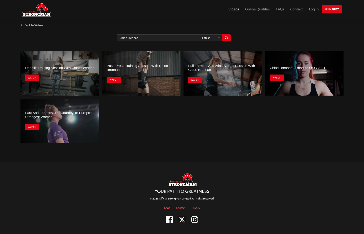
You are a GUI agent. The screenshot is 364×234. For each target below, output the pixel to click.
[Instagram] (194, 219)
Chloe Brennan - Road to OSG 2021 (297, 68)
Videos (235, 10)
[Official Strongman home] (36, 10)
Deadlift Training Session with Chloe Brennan (59, 68)
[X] (182, 219)
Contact (296, 9)
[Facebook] (169, 219)
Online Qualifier (257, 9)
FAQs (280, 9)
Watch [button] (32, 77)
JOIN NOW (332, 9)
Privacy (195, 208)
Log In (314, 9)
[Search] (226, 37)
